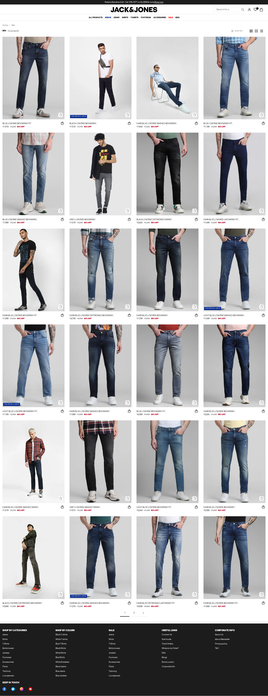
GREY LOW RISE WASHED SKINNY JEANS (84, 507)
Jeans (5, 635)
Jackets (5, 653)
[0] (255, 9)
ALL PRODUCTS (96, 18)
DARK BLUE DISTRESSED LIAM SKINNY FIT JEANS (155, 603)
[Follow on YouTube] (30, 689)
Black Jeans (61, 667)
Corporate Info (168, 667)
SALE (170, 18)
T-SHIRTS (134, 18)
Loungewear (8, 676)
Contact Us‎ (167, 635)
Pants (5, 667)
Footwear (6, 657)
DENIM (116, 18)
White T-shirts (62, 639)
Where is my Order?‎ (170, 648)
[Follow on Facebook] (4, 689)
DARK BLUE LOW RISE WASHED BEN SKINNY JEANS (156, 124)
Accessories (8, 662)
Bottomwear (8, 648)
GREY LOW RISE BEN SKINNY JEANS (82, 220)
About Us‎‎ (219, 635)
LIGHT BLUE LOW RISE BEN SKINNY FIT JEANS (19, 411)
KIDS (177, 18)
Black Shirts (61, 648)
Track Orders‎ (167, 644)
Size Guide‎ (166, 639)
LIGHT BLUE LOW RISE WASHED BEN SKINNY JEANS (223, 316)
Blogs (164, 657)
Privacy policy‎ (221, 644)
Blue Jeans (60, 671)
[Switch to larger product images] (251, 31)
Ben (13, 25)
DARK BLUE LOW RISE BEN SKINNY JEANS (152, 316)
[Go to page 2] (143, 613)
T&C (217, 648)
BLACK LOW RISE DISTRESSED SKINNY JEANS (154, 220)
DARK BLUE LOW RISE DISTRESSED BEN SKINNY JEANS (91, 316)
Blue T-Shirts (61, 644)
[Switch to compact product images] (261, 31)
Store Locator (168, 662)
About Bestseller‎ (222, 639)
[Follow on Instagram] (22, 689)
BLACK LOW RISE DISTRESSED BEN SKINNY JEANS (22, 603)
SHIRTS (125, 18)
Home (5, 25)
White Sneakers (62, 662)
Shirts (5, 639)
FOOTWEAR (146, 18)
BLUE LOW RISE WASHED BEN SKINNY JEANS (19, 220)
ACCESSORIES (159, 18)
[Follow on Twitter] (13, 689)
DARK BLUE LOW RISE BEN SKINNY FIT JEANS (19, 316)
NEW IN (108, 18)
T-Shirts (5, 644)
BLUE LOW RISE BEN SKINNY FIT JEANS (16, 124)
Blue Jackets (61, 676)
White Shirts (61, 653)
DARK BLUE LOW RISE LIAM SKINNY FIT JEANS (220, 220)
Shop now (158, 2)
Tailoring (6, 671)
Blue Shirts (60, 657)
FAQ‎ (163, 653)
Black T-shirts (61, 635)
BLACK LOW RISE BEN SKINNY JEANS (82, 124)
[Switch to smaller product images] (256, 31)
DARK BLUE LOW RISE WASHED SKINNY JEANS (20, 507)
